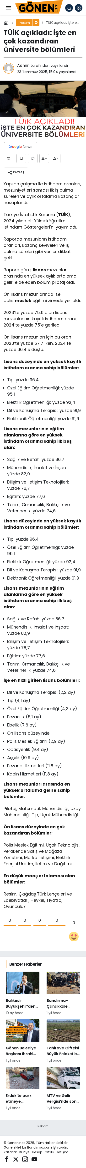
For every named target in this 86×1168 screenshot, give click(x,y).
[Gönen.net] (39, 7)
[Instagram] (25, 1159)
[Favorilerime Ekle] (21, 158)
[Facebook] (6, 1159)
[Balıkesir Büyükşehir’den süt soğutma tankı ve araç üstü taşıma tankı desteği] (22, 994)
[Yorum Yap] (33, 158)
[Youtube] (34, 1159)
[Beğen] (8, 158)
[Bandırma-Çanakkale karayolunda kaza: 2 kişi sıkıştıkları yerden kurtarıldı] (63, 994)
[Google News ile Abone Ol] (20, 146)
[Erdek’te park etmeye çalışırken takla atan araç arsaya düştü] (22, 1089)
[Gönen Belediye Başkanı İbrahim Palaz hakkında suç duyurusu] (22, 1041)
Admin (23, 65)
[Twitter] (16, 1159)
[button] (78, 8)
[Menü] (8, 8)
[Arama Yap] (69, 8)
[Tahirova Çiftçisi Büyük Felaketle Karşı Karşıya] (63, 1041)
